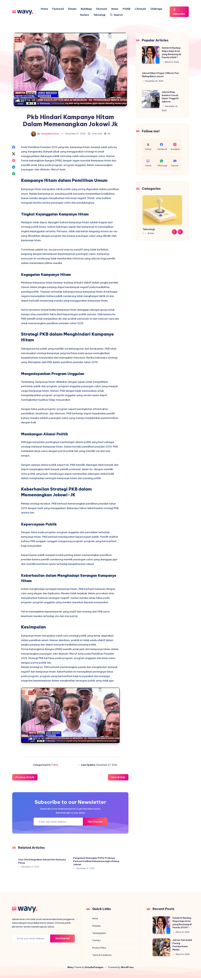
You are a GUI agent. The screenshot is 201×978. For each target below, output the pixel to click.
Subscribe (179, 13)
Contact (96, 940)
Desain (72, 8)
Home (44, 8)
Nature (84, 14)
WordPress (127, 967)
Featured (58, 8)
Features (96, 926)
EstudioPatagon (94, 967)
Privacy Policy (99, 947)
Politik (127, 8)
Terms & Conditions (102, 955)
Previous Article (24, 777)
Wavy (70, 967)
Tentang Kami (99, 933)
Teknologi (99, 14)
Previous (174, 231)
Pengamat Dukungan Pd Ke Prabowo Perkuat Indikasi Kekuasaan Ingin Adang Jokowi (96, 861)
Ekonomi (101, 8)
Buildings (86, 8)
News (114, 8)
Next (180, 231)
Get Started (95, 821)
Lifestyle (140, 8)
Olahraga (156, 8)
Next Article (118, 777)
